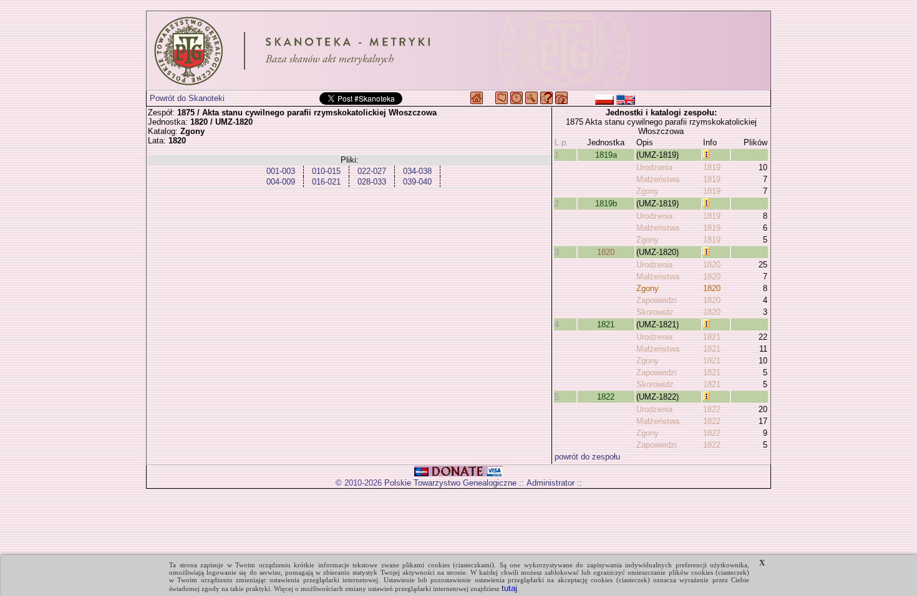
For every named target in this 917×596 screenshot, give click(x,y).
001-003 (280, 171)
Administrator (550, 483)
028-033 (371, 181)
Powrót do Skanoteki (187, 98)
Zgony (647, 191)
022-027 (371, 171)
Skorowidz (655, 312)
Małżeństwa (657, 179)
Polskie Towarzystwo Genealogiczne (450, 483)
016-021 (326, 181)
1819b (606, 203)
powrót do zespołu (587, 456)
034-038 (417, 171)
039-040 (417, 181)
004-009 (280, 181)
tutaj (509, 588)
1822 (605, 396)
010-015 (326, 171)
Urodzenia (654, 167)
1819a (606, 155)
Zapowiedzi (656, 300)
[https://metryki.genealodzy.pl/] (458, 50)
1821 (605, 324)
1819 (711, 167)
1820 (605, 252)
